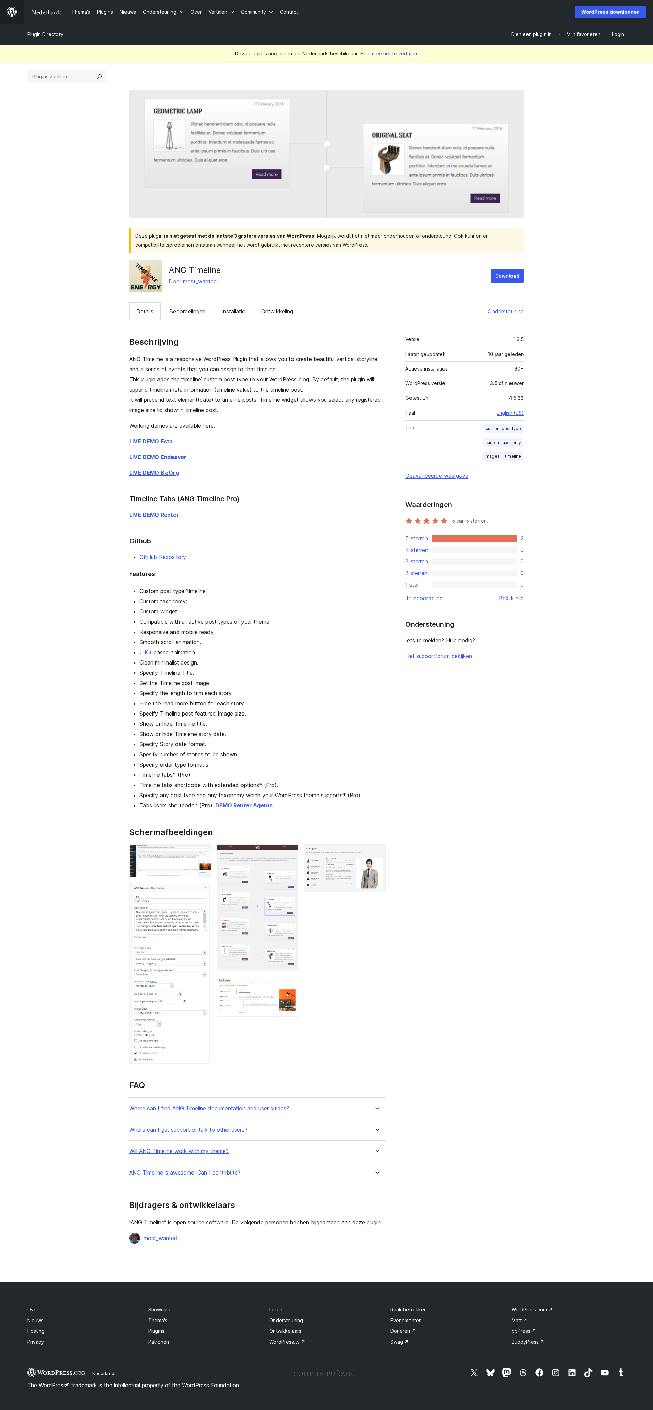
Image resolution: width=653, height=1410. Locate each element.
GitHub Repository (162, 557)
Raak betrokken (408, 1309)
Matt (520, 1320)
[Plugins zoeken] (99, 76)
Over (32, 1309)
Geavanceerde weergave (436, 475)
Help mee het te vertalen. (389, 53)
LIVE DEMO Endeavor (157, 457)
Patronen (158, 1342)
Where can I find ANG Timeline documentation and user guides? (209, 1108)
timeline (513, 456)
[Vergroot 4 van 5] (289, 984)
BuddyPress (528, 1342)
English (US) (510, 413)
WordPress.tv (287, 1342)
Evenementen (406, 1320)
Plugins (156, 1331)
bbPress (524, 1331)
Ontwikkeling (277, 311)
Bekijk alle (511, 598)
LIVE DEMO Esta (151, 441)
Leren (275, 1309)
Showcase (160, 1309)
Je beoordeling (424, 598)
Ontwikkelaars (285, 1331)
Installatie (233, 311)
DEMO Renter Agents (244, 805)
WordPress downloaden (610, 12)
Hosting (36, 1331)
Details (144, 311)
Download (507, 276)
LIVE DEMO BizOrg (154, 472)
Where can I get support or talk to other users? (188, 1130)
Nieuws (35, 1320)
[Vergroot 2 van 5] (202, 891)
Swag (399, 1342)
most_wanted (200, 281)
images (492, 456)
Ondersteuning (506, 311)
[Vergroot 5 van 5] (376, 853)
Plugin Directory (45, 34)
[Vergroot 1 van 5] (202, 853)
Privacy (35, 1342)
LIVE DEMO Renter (154, 514)
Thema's (157, 1320)
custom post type (503, 428)
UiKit (145, 652)
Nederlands (104, 1373)
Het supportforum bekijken (438, 656)
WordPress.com (532, 1309)
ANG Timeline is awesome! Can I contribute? (184, 1172)
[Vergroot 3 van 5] (289, 853)
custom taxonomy (503, 442)
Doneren (403, 1331)
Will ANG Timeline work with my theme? (179, 1151)
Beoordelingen (187, 311)
